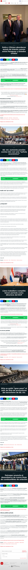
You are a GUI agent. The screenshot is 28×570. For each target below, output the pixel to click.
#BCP (10, 357)
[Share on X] (4, 60)
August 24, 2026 (20, 343)
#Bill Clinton (10, 117)
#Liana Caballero (6, 357)
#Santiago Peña (6, 117)
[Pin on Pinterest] (13, 60)
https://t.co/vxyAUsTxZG (21, 342)
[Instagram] (25, 563)
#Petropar (5, 542)
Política (14, 45)
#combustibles (16, 542)
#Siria (15, 444)
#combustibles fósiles (10, 542)
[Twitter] (23, 563)
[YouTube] (26, 563)
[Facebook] (21, 563)
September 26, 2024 (19, 96)
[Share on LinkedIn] (16, 60)
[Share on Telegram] (10, 60)
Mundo (14, 386)
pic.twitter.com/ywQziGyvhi (14, 95)
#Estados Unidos (15, 117)
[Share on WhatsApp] (7, 60)
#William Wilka (22, 542)
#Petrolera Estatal (8, 543)
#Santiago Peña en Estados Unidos (5, 119)
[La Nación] (3, 1)
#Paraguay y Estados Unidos (15, 119)
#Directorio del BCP (19, 357)
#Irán (9, 260)
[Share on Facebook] (1, 60)
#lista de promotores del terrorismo (9, 444)
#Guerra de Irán (6, 260)
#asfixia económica (19, 260)
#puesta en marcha (14, 543)
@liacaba (19, 340)
